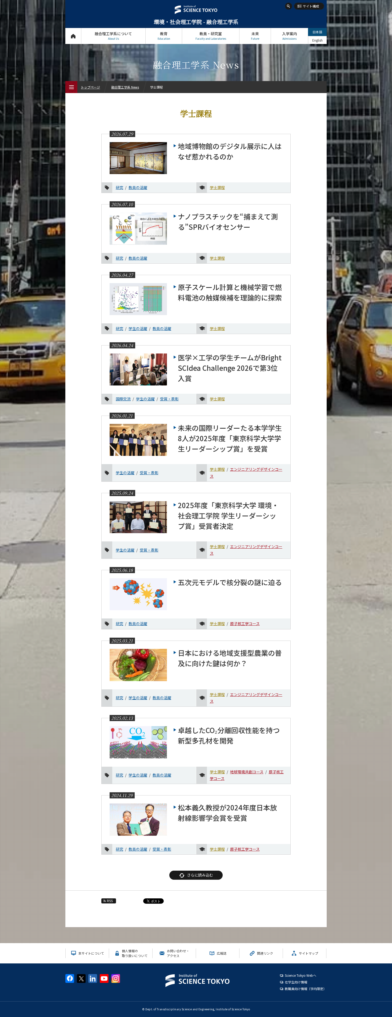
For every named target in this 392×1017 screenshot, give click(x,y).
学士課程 (217, 187)
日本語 (317, 32)
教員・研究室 (210, 36)
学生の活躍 (138, 328)
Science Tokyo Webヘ (300, 975)
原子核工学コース (245, 623)
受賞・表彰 (169, 398)
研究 (119, 187)
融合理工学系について (113, 36)
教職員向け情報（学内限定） (305, 988)
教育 (164, 36)
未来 (255, 36)
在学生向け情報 (296, 982)
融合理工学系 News (125, 87)
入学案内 (289, 36)
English (317, 40)
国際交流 (123, 398)
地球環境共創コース (246, 771)
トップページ (73, 36)
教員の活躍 (138, 187)
